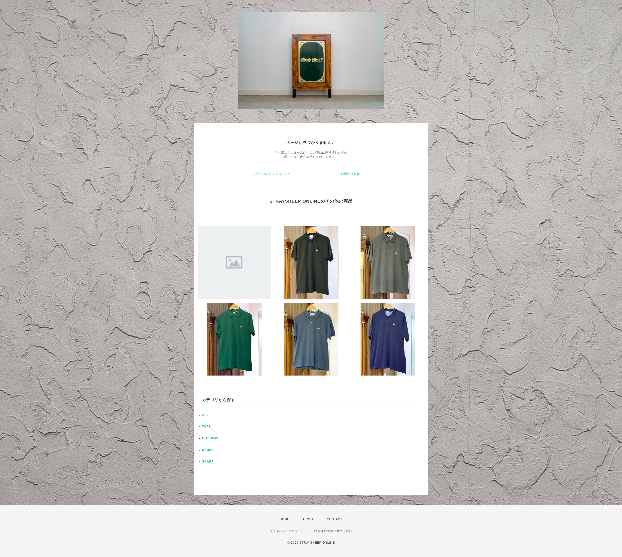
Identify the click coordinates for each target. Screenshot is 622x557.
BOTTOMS (210, 438)
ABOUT (308, 519)
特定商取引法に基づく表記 (333, 531)
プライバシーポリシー (285, 531)
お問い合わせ (350, 174)
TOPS (206, 426)
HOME (284, 519)
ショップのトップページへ (272, 174)
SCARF (208, 461)
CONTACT (334, 519)
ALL (205, 415)
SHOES (208, 450)
